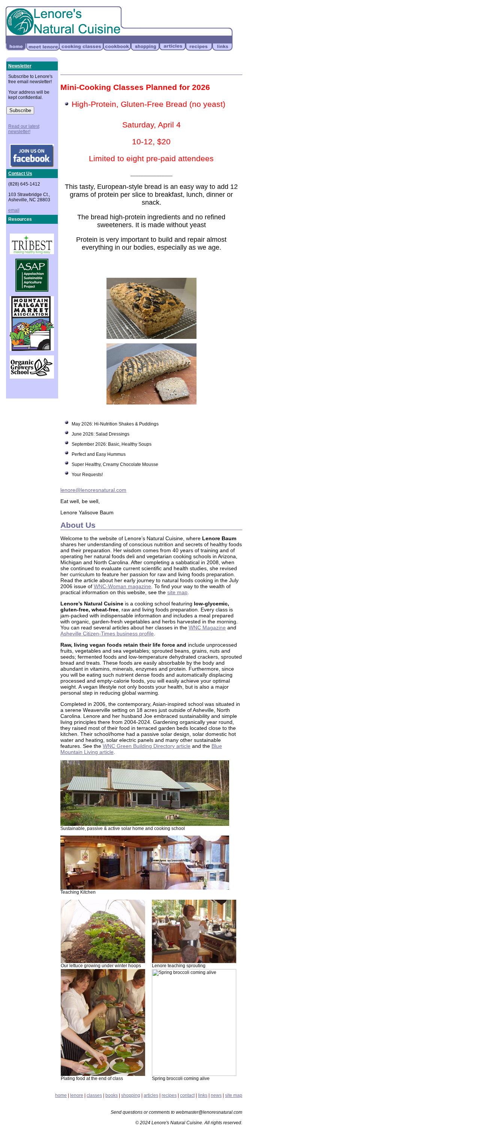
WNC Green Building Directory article (146, 746)
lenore (76, 1095)
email (14, 210)
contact (187, 1095)
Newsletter (20, 66)
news (216, 1095)
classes (94, 1095)
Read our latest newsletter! (23, 129)
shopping (130, 1095)
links (202, 1095)
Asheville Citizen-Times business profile (107, 634)
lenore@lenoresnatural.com (93, 490)
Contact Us (20, 173)
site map (177, 592)
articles (151, 1095)
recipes (169, 1095)
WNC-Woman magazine (122, 586)
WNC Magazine (207, 628)
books (111, 1095)
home (61, 1095)
